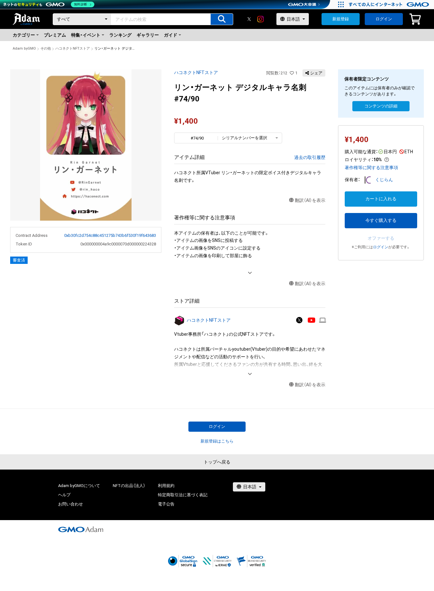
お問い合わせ (70, 504)
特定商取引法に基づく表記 (182, 494)
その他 (45, 48)
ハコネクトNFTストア (72, 48)
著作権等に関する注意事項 (371, 167)
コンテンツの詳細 (380, 106)
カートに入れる (381, 198)
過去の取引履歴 (309, 157)
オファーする (381, 238)
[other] (322, 320)
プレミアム (55, 35)
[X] (249, 19)
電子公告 (166, 504)
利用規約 (166, 485)
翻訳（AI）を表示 (310, 200)
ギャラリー (148, 35)
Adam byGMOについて (79, 485)
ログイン (384, 19)
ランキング (120, 35)
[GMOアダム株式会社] (80, 529)
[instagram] (260, 19)
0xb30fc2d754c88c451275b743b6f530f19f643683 (110, 235)
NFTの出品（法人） (129, 485)
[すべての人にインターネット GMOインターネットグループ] (389, 4)
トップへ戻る (217, 461)
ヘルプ (64, 494)
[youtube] (311, 320)
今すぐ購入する (381, 220)
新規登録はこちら (217, 441)
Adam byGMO (24, 48)
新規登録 (340, 19)
